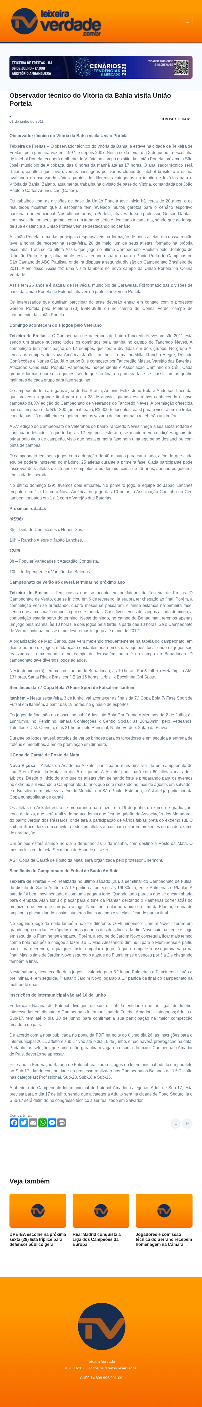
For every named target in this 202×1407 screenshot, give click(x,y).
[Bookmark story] (175, 1123)
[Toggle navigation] (188, 21)
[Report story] (187, 1123)
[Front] (55, 21)
